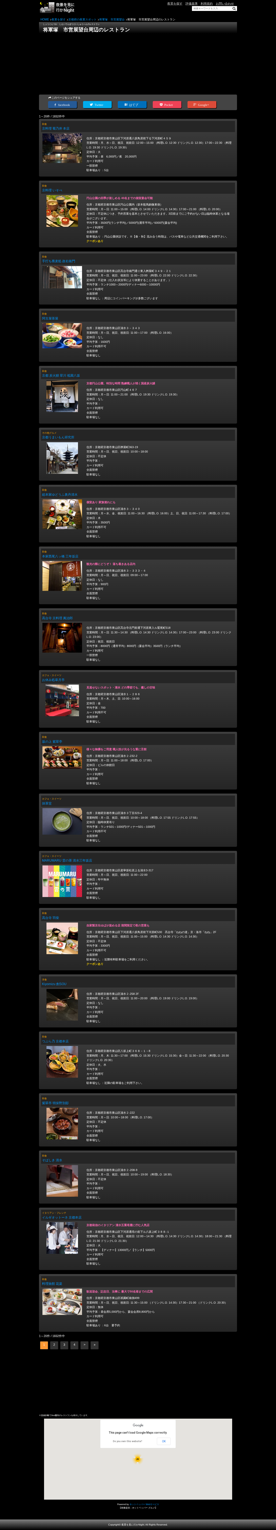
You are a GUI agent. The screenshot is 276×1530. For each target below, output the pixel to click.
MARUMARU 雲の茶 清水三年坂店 (67, 860)
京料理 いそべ (52, 190)
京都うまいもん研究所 (58, 437)
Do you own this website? (127, 1441)
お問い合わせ (225, 3)
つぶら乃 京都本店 (55, 1041)
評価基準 (191, 3)
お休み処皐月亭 (53, 680)
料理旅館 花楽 (52, 1283)
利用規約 (207, 3)
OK (164, 1441)
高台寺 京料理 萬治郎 (57, 618)
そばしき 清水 (52, 1160)
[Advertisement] (138, 62)
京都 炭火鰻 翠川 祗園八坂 (61, 375)
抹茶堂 (47, 803)
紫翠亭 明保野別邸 (55, 1103)
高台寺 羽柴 (50, 917)
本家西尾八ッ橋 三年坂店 (60, 556)
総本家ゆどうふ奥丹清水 (60, 494)
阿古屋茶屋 (50, 318)
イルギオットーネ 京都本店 (62, 1217)
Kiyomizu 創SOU (54, 984)
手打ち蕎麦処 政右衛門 (58, 261)
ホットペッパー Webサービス (144, 1504)
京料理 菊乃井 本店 (56, 128)
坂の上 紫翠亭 (52, 741)
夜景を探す (174, 3)
